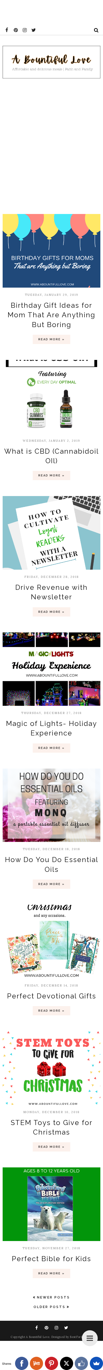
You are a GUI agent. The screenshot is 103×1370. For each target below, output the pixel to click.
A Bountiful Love (37, 1337)
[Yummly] (36, 1363)
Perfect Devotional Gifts (51, 996)
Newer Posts (53, 1297)
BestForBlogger (81, 1337)
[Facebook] (21, 1363)
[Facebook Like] (81, 1363)
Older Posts (49, 1307)
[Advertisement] (51, 144)
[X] (66, 1363)
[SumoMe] (96, 1363)
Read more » (51, 339)
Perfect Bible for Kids (51, 1259)
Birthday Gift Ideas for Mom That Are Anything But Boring (51, 315)
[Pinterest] (51, 1363)
